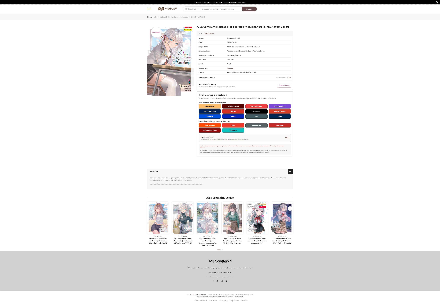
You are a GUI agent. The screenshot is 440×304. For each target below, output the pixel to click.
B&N (256, 116)
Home (149, 17)
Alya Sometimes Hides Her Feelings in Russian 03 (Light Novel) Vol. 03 (182, 241)
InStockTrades (233, 106)
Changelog (223, 300)
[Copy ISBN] (238, 42)
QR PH (245, 146)
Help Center (234, 300)
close (3, 2)
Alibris (233, 111)
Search (249, 9)
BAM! (280, 116)
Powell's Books (279, 111)
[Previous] (149, 225)
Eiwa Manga (256, 125)
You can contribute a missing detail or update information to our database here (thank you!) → (176, 183)
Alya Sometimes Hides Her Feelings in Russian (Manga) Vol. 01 (257, 241)
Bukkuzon (233, 130)
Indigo (233, 116)
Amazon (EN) (209, 106)
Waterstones (256, 111)
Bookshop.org (279, 106)
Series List (213, 300)
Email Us (244, 300)
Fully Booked (210, 125)
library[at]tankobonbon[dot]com (221, 272)
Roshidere (209, 33)
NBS (233, 125)
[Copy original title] (259, 47)
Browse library (284, 85)
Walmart (210, 116)
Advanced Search (201, 300)
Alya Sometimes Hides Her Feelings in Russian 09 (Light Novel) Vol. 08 (282, 241)
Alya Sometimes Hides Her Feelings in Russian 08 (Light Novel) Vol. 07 (158, 241)
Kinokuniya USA (210, 111)
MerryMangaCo (256, 106)
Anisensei (279, 125)
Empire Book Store (210, 130)
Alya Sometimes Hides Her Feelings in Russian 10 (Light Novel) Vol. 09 (232, 241)
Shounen (230, 68)
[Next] (290, 225)
